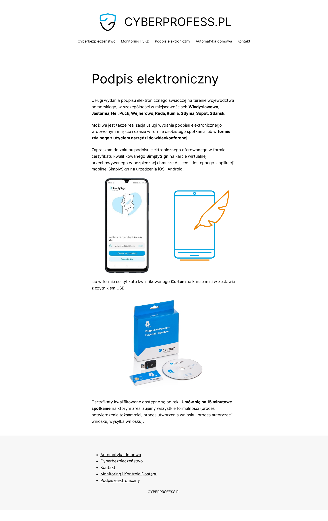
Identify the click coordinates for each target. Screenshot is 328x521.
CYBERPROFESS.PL (164, 491)
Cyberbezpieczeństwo (121, 461)
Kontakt (107, 467)
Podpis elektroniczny (155, 79)
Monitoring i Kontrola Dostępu (128, 474)
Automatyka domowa (120, 454)
